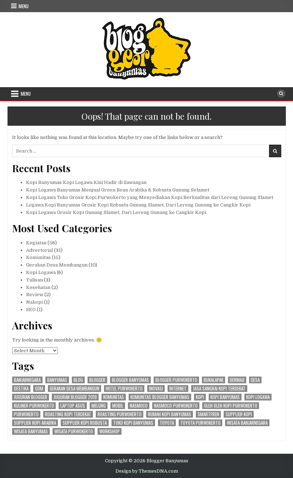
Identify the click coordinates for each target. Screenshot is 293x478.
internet (178, 388)
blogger (97, 380)
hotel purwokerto (124, 388)
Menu (24, 6)
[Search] (281, 93)
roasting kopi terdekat (68, 414)
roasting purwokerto (119, 414)
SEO (31, 309)
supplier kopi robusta (85, 422)
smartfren (208, 414)
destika (21, 388)
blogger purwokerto (176, 380)
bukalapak (213, 380)
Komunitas (38, 257)
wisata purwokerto (73, 431)
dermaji (237, 380)
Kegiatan (36, 242)
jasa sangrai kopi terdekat (219, 388)
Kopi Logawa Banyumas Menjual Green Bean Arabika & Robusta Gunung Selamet (117, 190)
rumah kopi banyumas (169, 414)
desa (255, 380)
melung (98, 405)
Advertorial (39, 250)
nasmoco (139, 405)
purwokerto (26, 414)
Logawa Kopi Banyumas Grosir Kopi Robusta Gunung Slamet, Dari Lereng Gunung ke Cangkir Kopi (138, 205)
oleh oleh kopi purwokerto (230, 405)
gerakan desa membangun (74, 388)
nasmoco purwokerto (176, 405)
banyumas (57, 380)
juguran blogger (30, 397)
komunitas (113, 397)
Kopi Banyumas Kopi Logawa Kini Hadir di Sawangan (86, 182)
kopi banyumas (225, 397)
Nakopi (34, 302)
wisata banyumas (31, 431)
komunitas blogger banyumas (159, 397)
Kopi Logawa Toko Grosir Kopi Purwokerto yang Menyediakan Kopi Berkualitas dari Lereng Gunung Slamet (149, 197)
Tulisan (34, 280)
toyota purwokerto (200, 422)
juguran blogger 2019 (75, 397)
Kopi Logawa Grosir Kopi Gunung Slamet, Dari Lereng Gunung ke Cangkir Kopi (116, 212)
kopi (200, 397)
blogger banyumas (130, 380)
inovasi (156, 388)
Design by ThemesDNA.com (146, 471)
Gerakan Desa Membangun (57, 265)
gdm (39, 388)
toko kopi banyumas (133, 422)
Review (34, 294)
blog (78, 380)
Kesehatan (38, 287)
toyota (167, 422)
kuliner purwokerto (34, 405)
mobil (117, 405)
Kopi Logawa (41, 272)
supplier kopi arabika (35, 422)
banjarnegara (27, 380)
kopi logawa (258, 397)
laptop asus (72, 405)
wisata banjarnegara (247, 422)
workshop (109, 431)
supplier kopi (238, 414)
